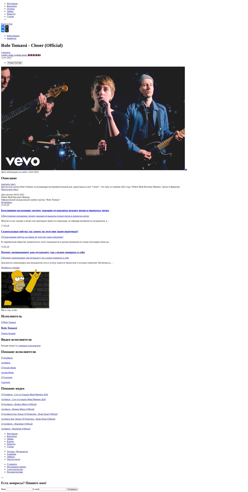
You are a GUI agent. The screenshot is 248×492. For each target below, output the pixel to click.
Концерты (12, 436)
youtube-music (21, 55)
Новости (11, 444)
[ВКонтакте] (3, 27)
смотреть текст (8, 184)
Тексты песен (13, 459)
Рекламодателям (15, 472)
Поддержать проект (16, 467)
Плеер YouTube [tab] (14, 63)
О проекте (12, 464)
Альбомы (11, 454)
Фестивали (12, 433)
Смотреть (5, 52)
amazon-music (34, 55)
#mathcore (11, 38)
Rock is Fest (6, 24)
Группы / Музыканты (17, 451)
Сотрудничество (15, 469)
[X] (7, 27)
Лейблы (11, 456)
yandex (4, 55)
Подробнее (6, 202)
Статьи (10, 446)
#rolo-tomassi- (13, 36)
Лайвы (10, 439)
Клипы (10, 441)
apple (11, 55)
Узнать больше (8, 333)
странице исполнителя (29, 345)
